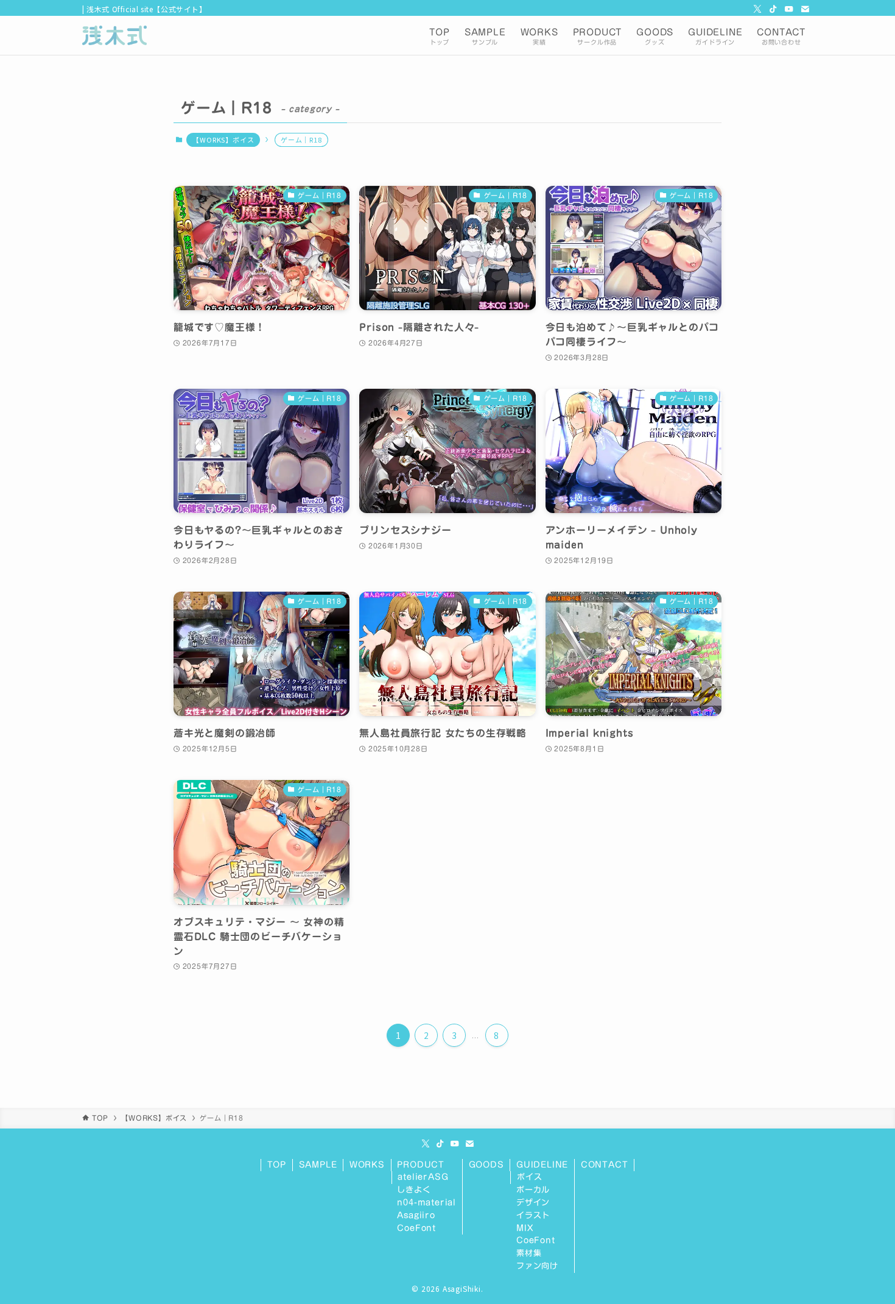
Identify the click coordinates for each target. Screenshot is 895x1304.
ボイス (529, 1177)
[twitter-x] (757, 9)
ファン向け (537, 1266)
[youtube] (789, 9)
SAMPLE (318, 1165)
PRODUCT (420, 1165)
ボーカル (533, 1190)
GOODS (486, 1165)
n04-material (426, 1203)
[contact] (805, 9)
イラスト (533, 1215)
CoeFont (416, 1228)
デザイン (533, 1203)
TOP (276, 1165)
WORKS (367, 1165)
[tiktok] (773, 9)
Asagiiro (416, 1215)
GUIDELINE (542, 1165)
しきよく (413, 1190)
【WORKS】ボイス (223, 139)
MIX (524, 1228)
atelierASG (423, 1177)
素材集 (528, 1253)
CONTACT (604, 1165)
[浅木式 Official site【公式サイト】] (114, 35)
